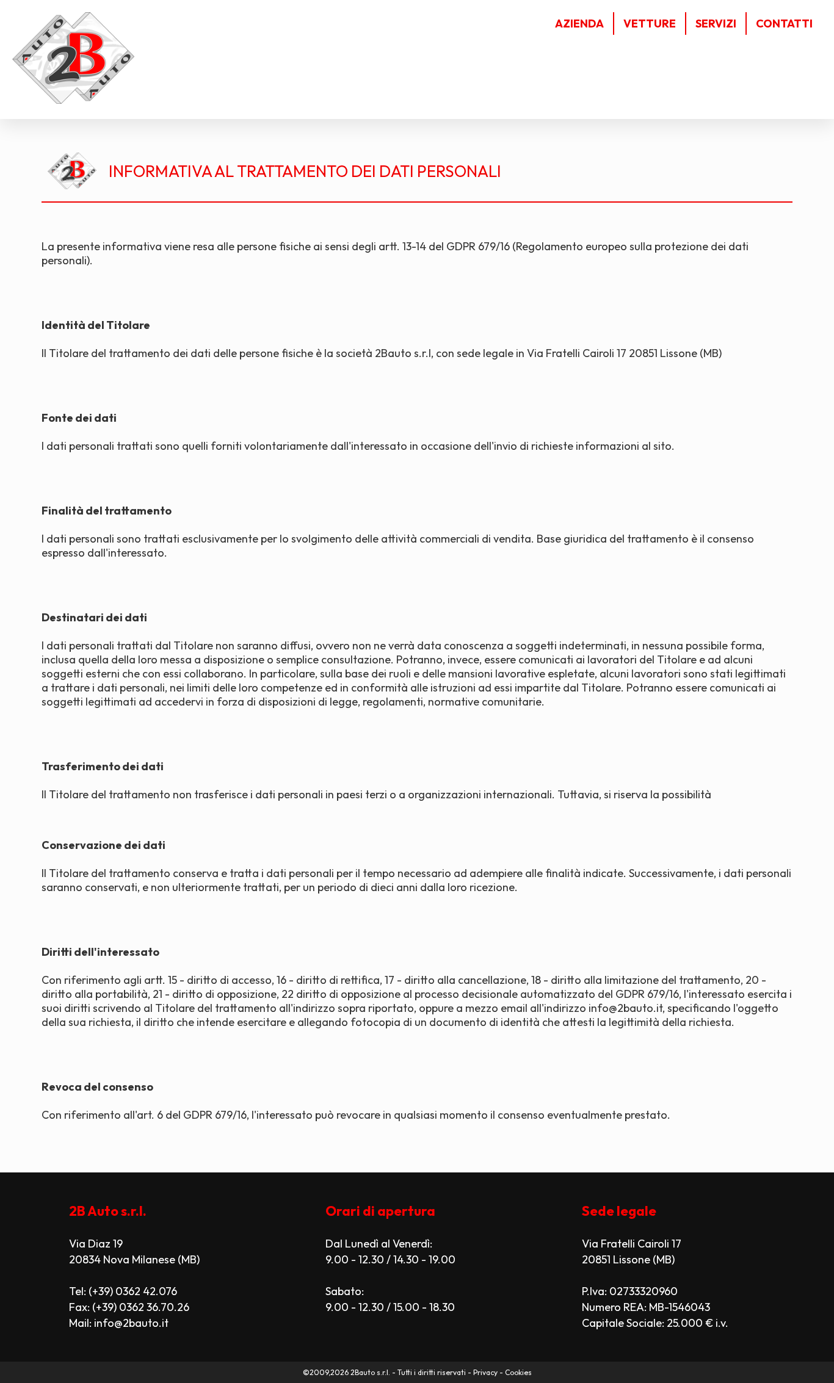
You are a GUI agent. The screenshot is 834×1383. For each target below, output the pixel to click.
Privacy (485, 1372)
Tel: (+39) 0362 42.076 (123, 1291)
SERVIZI (715, 23)
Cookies (518, 1372)
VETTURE (649, 23)
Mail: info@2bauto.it (119, 1323)
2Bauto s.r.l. (370, 1372)
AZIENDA (579, 23)
